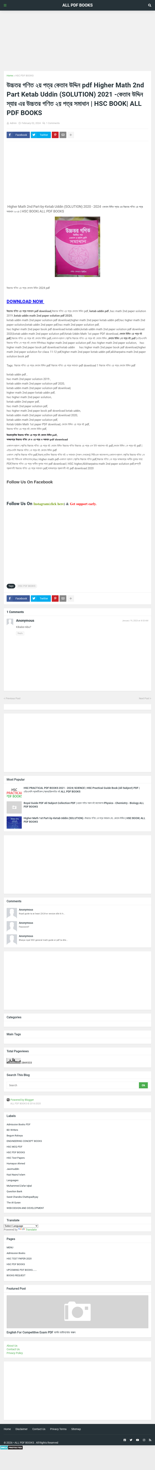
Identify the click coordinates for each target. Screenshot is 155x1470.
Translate (31, 1229)
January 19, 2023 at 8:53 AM (135, 620)
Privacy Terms (58, 1429)
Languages (13, 1180)
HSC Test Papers (16, 1157)
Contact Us (13, 1349)
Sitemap (76, 1429)
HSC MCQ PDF (14, 1146)
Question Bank (14, 1191)
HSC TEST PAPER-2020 (19, 1258)
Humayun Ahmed (16, 1163)
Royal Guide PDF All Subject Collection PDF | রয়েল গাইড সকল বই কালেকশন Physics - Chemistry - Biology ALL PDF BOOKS (84, 805)
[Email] (63, 135)
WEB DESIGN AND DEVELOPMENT (25, 1208)
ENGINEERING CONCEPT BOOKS (24, 1141)
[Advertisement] (77, 40)
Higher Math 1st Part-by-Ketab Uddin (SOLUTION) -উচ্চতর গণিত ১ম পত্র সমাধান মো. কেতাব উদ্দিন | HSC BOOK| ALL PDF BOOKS (84, 820)
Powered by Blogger (22, 1099)
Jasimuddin (13, 1169)
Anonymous (26, 909)
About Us (12, 1345)
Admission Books (16, 1253)
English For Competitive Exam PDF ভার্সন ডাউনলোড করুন (41, 1332)
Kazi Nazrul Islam (16, 1174)
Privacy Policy (15, 1353)
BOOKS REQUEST (16, 1275)
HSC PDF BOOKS (24, 75)
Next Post (144, 698)
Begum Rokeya (15, 1135)
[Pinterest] (55, 135)
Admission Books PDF (18, 1124)
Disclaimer (22, 1429)
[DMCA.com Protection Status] (11, 1448)
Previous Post (13, 698)
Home (10, 75)
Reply (20, 633)
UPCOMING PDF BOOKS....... (22, 1269)
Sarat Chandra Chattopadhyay (22, 1196)
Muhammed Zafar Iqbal (19, 1185)
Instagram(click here (48, 503)
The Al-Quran (14, 1202)
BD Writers (12, 1129)
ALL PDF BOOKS (77, 5)
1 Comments (53, 123)
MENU (10, 1247)
